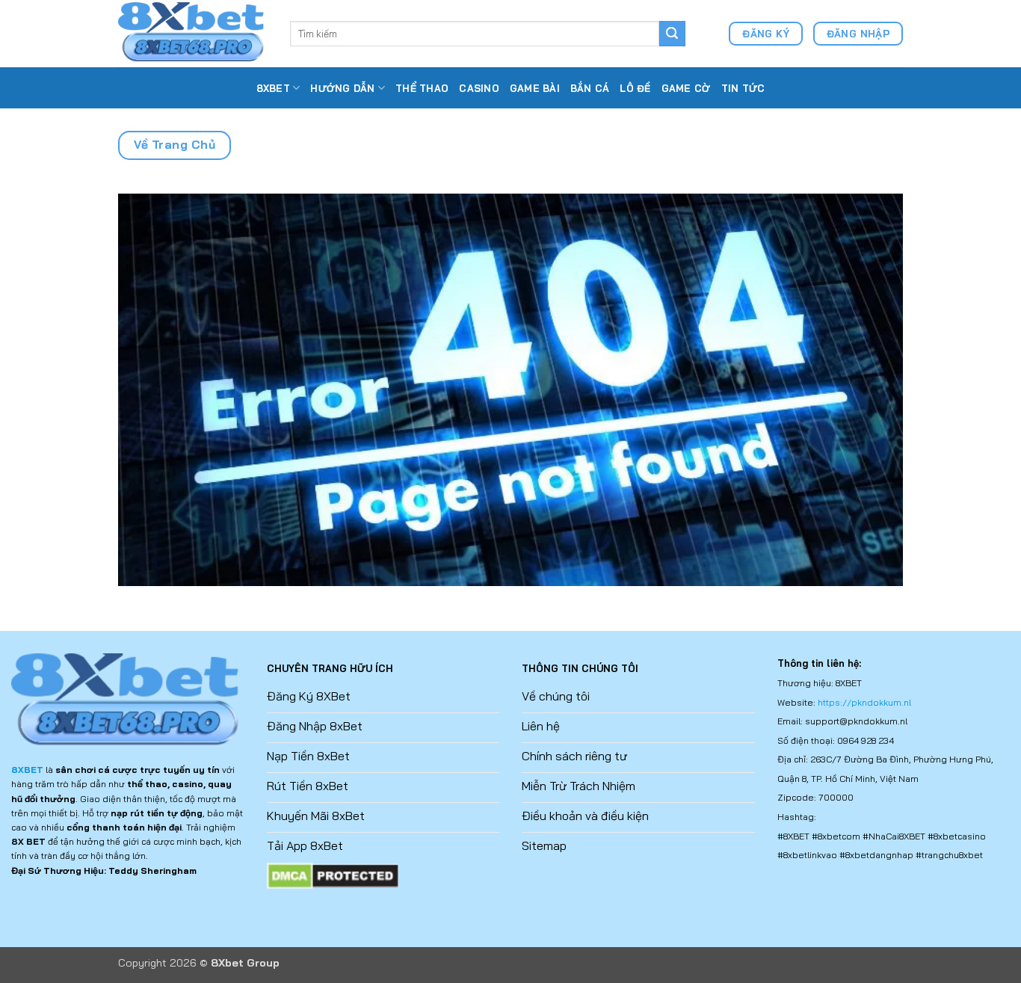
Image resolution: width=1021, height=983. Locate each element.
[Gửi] (672, 33)
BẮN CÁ (590, 88)
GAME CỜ (686, 88)
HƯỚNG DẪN (342, 88)
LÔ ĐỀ (635, 88)
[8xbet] (193, 33)
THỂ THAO (421, 88)
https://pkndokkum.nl (864, 702)
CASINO (479, 88)
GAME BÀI (535, 88)
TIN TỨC (743, 88)
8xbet (273, 88)
